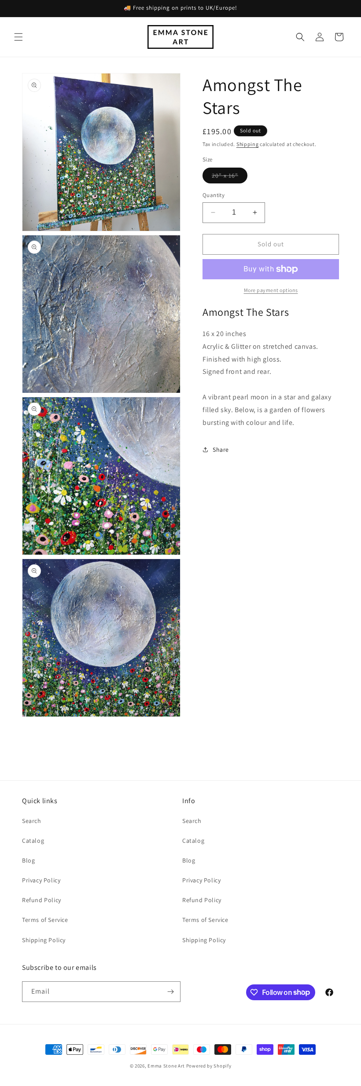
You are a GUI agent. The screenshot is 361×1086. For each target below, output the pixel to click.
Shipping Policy (44, 940)
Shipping (247, 144)
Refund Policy (41, 900)
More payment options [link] (271, 290)
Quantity (214, 195)
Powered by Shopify (209, 1066)
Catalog (33, 841)
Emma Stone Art (166, 1066)
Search (31, 821)
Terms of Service (45, 920)
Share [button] (221, 449)
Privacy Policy (41, 880)
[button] (18, 37)
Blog (28, 860)
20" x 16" (229, 177)
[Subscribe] (170, 991)
